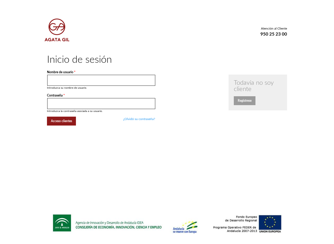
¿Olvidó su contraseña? (139, 119)
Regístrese (245, 100)
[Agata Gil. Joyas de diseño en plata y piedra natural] (57, 39)
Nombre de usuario (61, 72)
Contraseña (56, 95)
